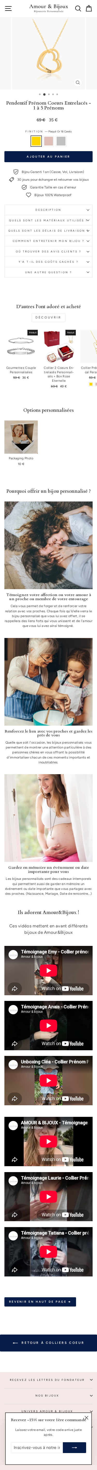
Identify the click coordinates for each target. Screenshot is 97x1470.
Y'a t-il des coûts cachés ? (48, 261)
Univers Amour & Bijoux (47, 1411)
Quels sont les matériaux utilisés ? (48, 220)
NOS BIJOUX (47, 1395)
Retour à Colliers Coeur (52, 1343)
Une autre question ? (48, 272)
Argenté (61, 141)
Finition (48, 131)
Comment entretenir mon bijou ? (49, 241)
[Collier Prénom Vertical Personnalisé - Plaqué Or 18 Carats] (91, 384)
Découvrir (48, 317)
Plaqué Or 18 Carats (36, 141)
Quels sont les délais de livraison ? (48, 230)
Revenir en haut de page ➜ (40, 1301)
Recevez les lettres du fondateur (47, 1380)
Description (48, 210)
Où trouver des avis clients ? (48, 251)
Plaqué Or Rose (48, 141)
